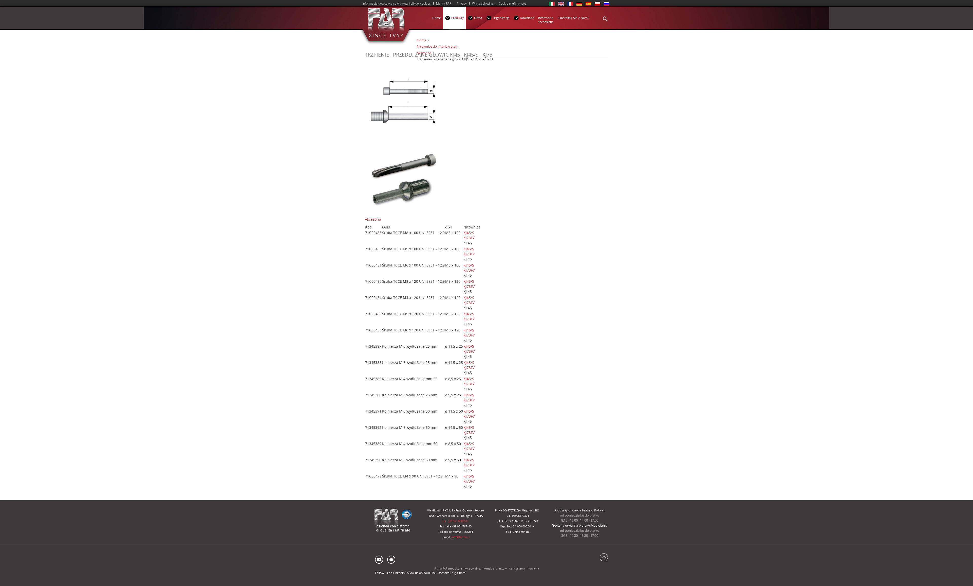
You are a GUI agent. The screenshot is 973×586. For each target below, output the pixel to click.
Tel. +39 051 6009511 (455, 521)
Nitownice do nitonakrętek (437, 46)
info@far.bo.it (460, 537)
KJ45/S (468, 232)
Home (421, 40)
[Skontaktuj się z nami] (390, 559)
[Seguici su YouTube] (380, 559)
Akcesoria (424, 52)
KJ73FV (469, 237)
